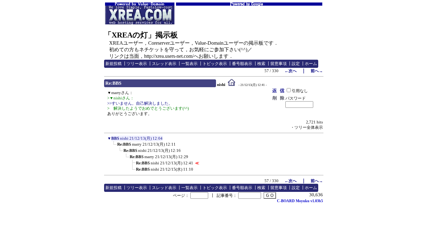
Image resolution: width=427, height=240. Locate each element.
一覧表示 (189, 63)
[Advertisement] (249, 15)
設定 (296, 63)
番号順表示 (242, 63)
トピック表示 (215, 63)
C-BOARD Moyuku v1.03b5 (300, 201)
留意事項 (278, 63)
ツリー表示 (137, 63)
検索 (261, 63)
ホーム (311, 63)
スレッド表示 (164, 63)
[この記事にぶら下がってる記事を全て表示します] (114, 146)
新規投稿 (113, 63)
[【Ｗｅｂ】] (231, 84)
